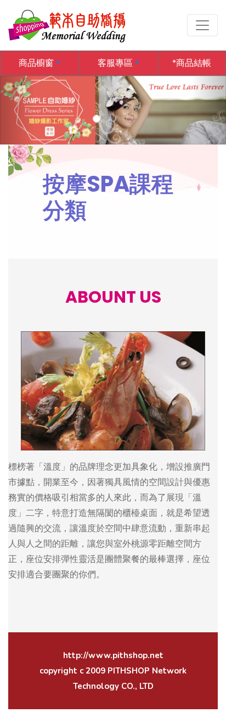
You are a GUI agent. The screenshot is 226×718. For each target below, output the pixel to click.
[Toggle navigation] (202, 25)
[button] (40, 63)
